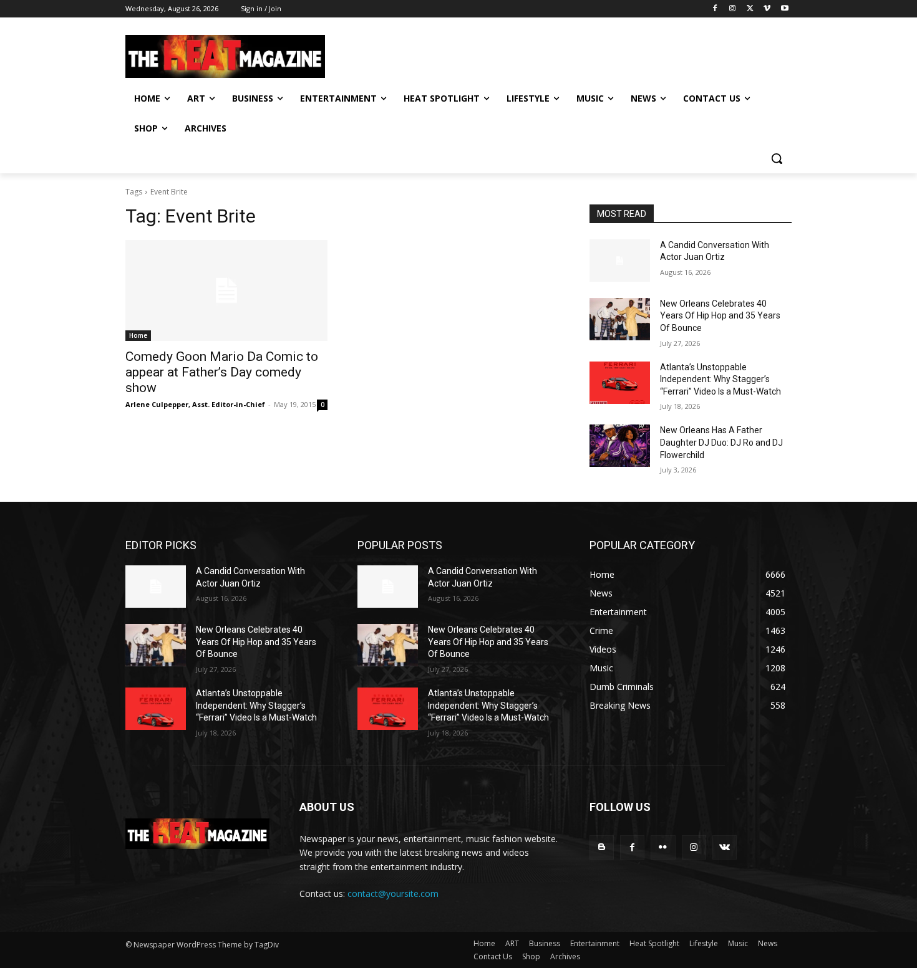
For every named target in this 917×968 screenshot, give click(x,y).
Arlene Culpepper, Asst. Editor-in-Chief (195, 404)
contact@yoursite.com (393, 893)
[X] (750, 9)
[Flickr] (663, 847)
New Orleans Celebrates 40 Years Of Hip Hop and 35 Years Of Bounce (720, 316)
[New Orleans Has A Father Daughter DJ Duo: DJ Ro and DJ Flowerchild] (620, 445)
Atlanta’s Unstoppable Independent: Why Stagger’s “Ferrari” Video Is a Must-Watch (720, 379)
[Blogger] (602, 847)
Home (138, 335)
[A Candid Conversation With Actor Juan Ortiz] (620, 260)
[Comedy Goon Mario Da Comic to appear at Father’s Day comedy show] (226, 290)
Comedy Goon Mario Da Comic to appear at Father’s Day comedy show (221, 372)
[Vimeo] (767, 9)
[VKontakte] (724, 847)
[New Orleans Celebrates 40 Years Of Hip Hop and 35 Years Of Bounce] (620, 319)
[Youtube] (784, 9)
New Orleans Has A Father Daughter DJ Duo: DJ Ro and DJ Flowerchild (721, 442)
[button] (777, 158)
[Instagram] (732, 9)
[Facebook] (715, 9)
